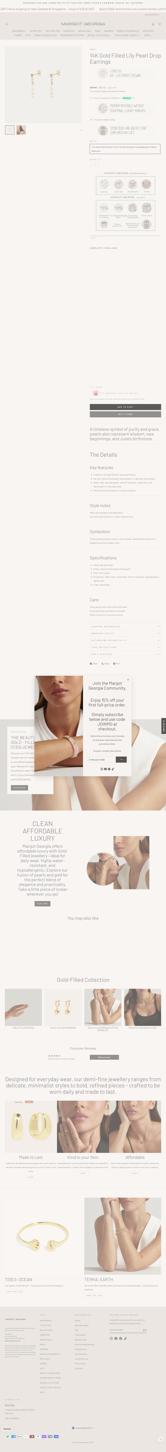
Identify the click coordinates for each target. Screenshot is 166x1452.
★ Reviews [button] (164, 726)
